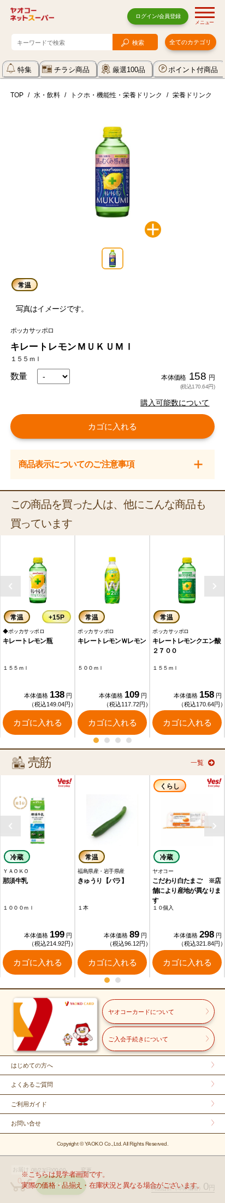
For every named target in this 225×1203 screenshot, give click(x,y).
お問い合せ (26, 1123)
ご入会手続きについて (138, 1039)
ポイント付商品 (193, 70)
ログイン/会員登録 (158, 16)
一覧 (197, 762)
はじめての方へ (32, 1065)
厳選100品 (128, 70)
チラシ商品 (72, 70)
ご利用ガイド (29, 1104)
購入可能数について (174, 402)
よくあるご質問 (32, 1084)
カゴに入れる (112, 426)
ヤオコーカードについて (141, 1012)
